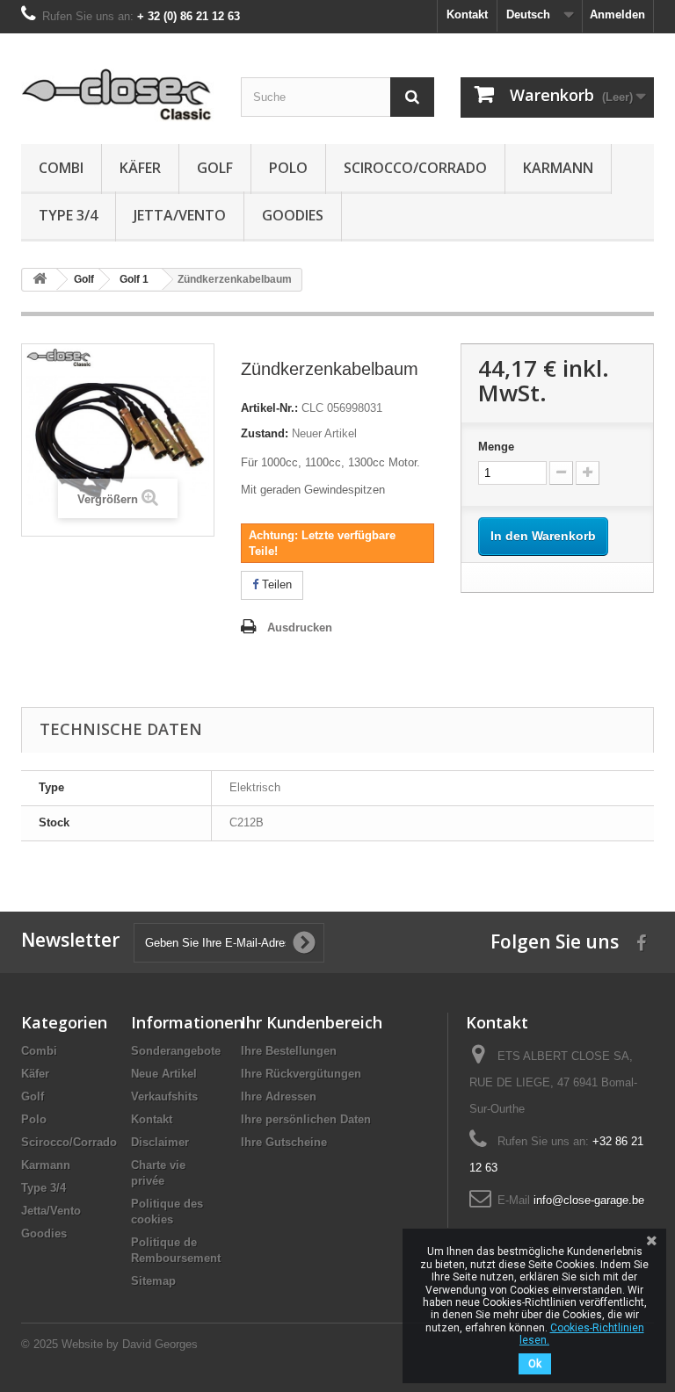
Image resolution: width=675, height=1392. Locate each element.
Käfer (140, 167)
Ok (534, 1364)
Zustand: (264, 433)
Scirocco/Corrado (415, 167)
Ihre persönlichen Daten (306, 1119)
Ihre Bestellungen (289, 1050)
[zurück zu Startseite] (39, 280)
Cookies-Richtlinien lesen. (581, 1334)
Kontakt (467, 14)
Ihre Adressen (278, 1096)
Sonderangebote (176, 1050)
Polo (288, 167)
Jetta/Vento (180, 215)
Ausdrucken (299, 627)
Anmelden (617, 14)
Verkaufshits (164, 1096)
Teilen (275, 584)
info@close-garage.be (588, 1200)
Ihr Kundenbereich (311, 1022)
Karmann (558, 167)
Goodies (292, 215)
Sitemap (153, 1280)
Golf (215, 167)
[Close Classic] (117, 95)
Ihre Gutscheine (284, 1142)
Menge (496, 446)
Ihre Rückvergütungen (301, 1073)
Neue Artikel (164, 1073)
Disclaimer (160, 1142)
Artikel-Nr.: (269, 408)
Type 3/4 (68, 215)
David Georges (160, 1344)
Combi (61, 167)
